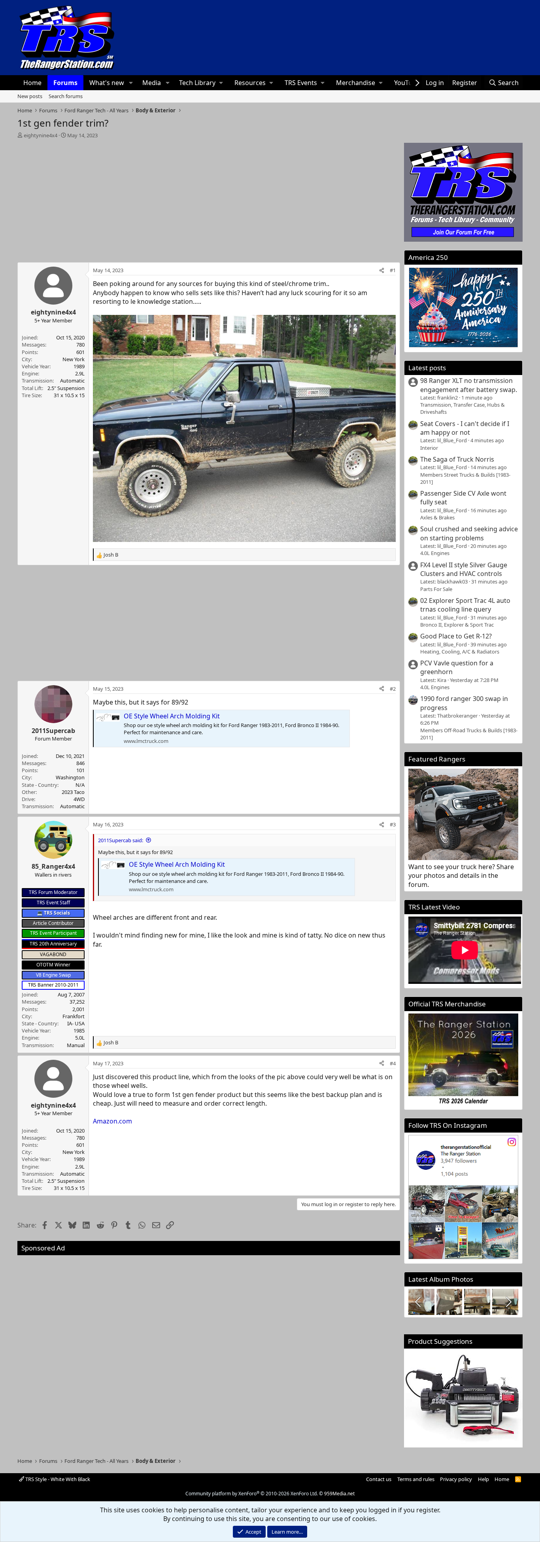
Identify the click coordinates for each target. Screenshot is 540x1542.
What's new (106, 82)
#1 (393, 270)
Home (32, 82)
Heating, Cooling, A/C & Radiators (459, 651)
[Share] (381, 270)
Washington (70, 777)
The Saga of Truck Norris (457, 459)
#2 (393, 688)
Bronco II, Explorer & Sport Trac (457, 624)
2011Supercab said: (120, 840)
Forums (65, 82)
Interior (429, 447)
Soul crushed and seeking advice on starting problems (469, 533)
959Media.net (339, 1493)
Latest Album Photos (440, 1279)
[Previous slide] (418, 1302)
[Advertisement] (208, 198)
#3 (393, 824)
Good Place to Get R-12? (456, 636)
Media (151, 82)
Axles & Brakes (437, 517)
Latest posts (427, 367)
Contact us (378, 1479)
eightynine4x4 (40, 135)
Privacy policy (456, 1479)
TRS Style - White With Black (57, 1479)
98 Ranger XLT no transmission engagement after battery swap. (468, 385)
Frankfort (73, 1016)
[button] (130, 82)
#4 (393, 1063)
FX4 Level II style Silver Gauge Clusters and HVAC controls (463, 569)
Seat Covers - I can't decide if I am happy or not (464, 428)
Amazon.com (112, 1121)
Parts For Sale (436, 589)
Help (483, 1479)
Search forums (66, 96)
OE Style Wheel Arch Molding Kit (172, 716)
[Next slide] (508, 1302)
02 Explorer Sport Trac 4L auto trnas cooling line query (465, 605)
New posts (29, 96)
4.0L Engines (434, 553)
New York (73, 359)
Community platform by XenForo (251, 1493)
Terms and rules (415, 1479)
